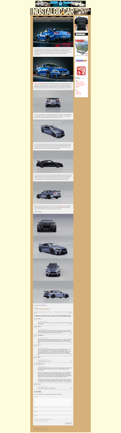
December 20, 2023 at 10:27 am (43, 359)
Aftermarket (46, 308)
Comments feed (78, 93)
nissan (41, 309)
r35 (43, 309)
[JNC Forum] (53, 16)
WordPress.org (78, 94)
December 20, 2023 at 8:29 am (42, 329)
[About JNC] (69, 16)
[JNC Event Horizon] (45, 16)
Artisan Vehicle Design (38, 83)
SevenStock (78, 86)
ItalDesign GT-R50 (62, 206)
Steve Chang (48, 21)
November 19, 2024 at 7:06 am (42, 386)
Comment (36, 396)
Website (35, 415)
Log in (77, 90)
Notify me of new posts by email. (41, 420)
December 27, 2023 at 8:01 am (42, 366)
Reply (71, 332)
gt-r (38, 309)
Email (35, 411)
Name (35, 407)
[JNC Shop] (61, 16)
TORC (77, 87)
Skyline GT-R (46, 309)
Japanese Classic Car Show (81, 84)
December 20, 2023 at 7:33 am (42, 321)
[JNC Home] (37, 16)
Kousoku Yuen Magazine (80, 85)
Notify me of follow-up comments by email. (43, 419)
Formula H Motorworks (80, 81)
